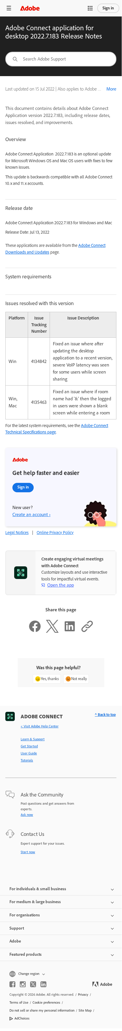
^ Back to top (105, 714)
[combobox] (60, 59)
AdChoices (22, 1018)
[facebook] (12, 984)
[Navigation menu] (9, 8)
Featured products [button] (25, 954)
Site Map (85, 1010)
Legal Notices (17, 532)
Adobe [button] (15, 941)
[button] (90, 8)
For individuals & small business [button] (37, 888)
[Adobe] (30, 8)
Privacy (83, 994)
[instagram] (23, 984)
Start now (28, 852)
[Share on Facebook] (34, 631)
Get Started (29, 746)
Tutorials (27, 760)
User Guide (29, 753)
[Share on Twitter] (52, 631)
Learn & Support (33, 739)
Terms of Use (18, 1002)
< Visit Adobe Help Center (39, 726)
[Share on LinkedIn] (69, 631)
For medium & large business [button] (35, 901)
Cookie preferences (46, 1002)
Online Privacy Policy (55, 532)
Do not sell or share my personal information (41, 1010)
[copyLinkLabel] (87, 631)
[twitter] (33, 984)
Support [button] (16, 928)
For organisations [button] (24, 915)
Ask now (27, 815)
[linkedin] (43, 984)
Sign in (108, 8)
